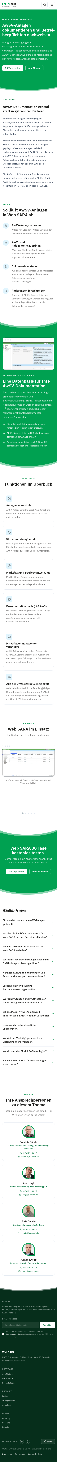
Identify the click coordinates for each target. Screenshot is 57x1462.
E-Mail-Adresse (9, 1319)
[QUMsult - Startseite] (9, 4)
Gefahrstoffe (7, 1378)
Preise (5, 1396)
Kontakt (5, 1427)
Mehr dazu (13, 1313)
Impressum (7, 1454)
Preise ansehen (40, 871)
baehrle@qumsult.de (30, 1156)
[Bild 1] (22, 813)
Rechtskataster (8, 1383)
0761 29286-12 (30, 1153)
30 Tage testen (12, 68)
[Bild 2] (25, 813)
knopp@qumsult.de (30, 1271)
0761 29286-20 (30, 1191)
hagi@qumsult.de (30, 1194)
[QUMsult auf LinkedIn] (21, 1441)
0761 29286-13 (30, 1267)
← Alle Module (9, 99)
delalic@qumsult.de (30, 1233)
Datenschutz (20, 1454)
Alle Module (34, 68)
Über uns (6, 1423)
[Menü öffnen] (52, 5)
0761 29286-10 (30, 1229)
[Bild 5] (34, 813)
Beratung (6, 1418)
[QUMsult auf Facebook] (27, 1441)
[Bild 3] (28, 813)
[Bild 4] (31, 813)
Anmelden (47, 1325)
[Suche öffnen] (45, 5)
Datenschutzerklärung (14, 1334)
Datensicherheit (35, 1454)
